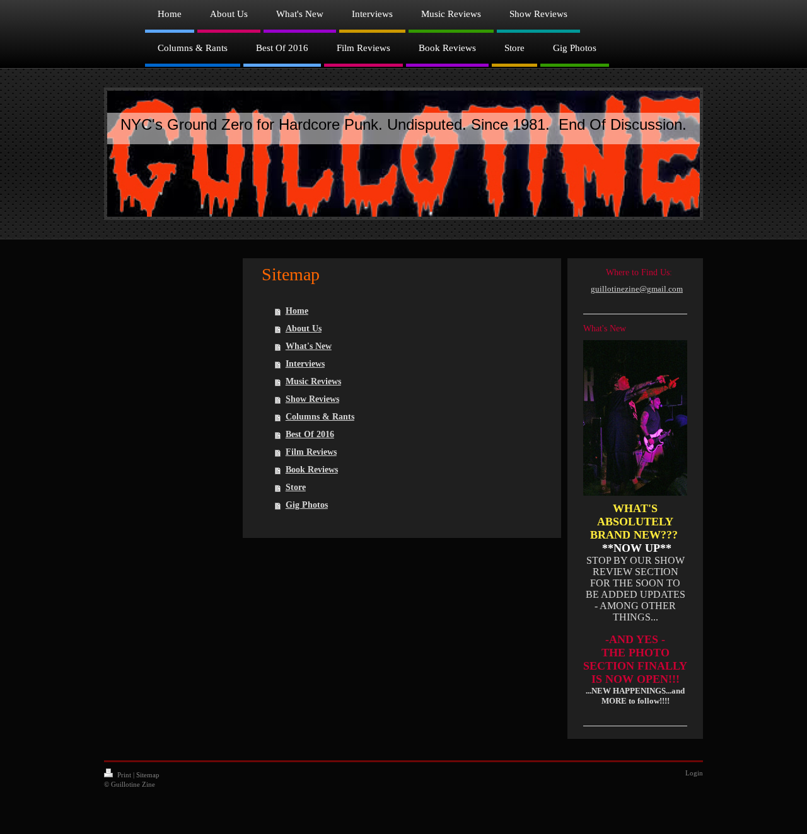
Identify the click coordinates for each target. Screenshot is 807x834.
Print (124, 775)
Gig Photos (307, 505)
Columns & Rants (320, 416)
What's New (309, 346)
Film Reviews (311, 452)
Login (694, 773)
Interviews (305, 363)
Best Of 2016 (310, 434)
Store (296, 487)
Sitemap (148, 775)
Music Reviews (313, 381)
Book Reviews (312, 469)
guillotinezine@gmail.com (637, 289)
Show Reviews (312, 399)
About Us (304, 328)
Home (297, 311)
